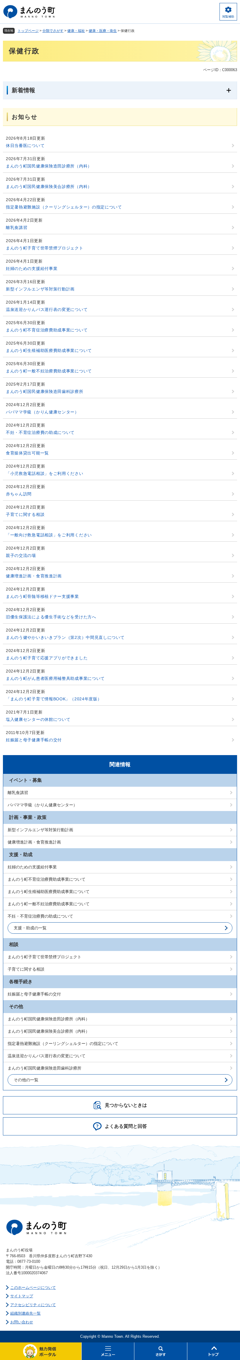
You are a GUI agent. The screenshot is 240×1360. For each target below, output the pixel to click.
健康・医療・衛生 (103, 31)
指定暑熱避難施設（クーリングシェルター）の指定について (64, 207)
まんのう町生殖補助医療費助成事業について (49, 350)
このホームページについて (33, 1287)
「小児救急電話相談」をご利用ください (44, 473)
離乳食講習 (17, 227)
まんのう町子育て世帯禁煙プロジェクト (44, 248)
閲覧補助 (228, 16)
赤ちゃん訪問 (19, 494)
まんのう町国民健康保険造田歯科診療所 (44, 391)
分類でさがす (53, 31)
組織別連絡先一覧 (25, 1313)
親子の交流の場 (21, 555)
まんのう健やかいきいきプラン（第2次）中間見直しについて (65, 637)
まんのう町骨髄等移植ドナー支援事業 (42, 596)
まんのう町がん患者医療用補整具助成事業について (55, 678)
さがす (160, 1351)
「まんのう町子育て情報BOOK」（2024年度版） (54, 699)
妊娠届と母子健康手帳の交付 (34, 740)
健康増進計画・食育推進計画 (34, 576)
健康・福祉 (76, 31)
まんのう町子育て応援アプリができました (47, 658)
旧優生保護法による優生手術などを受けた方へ (51, 617)
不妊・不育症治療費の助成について (40, 432)
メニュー (108, 1351)
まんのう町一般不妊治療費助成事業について (49, 371)
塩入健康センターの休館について (38, 719)
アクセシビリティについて (33, 1305)
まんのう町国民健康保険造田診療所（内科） (49, 166)
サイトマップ (21, 1296)
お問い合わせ (21, 1322)
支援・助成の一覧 (30, 928)
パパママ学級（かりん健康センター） (42, 412)
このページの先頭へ (213, 1351)
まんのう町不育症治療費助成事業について (47, 330)
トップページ (28, 31)
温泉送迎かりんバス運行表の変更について (47, 309)
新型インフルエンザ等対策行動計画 (40, 289)
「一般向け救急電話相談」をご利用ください (49, 535)
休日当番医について (25, 145)
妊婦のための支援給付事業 (31, 268)
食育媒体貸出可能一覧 (27, 453)
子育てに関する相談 (25, 514)
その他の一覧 (26, 1079)
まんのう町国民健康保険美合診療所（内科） (49, 186)
